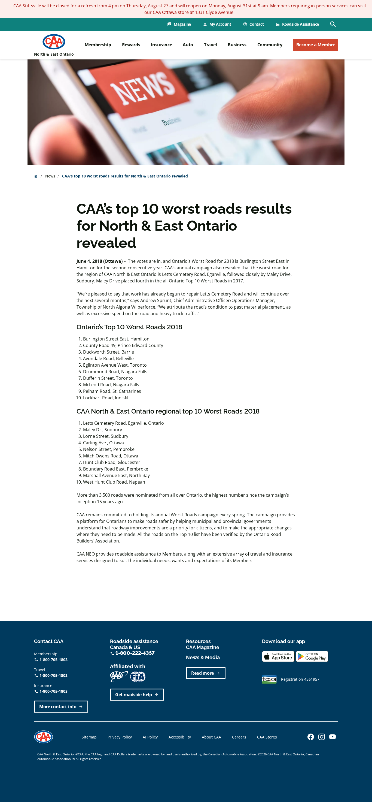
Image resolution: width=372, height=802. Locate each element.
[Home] (54, 42)
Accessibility (180, 737)
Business (237, 45)
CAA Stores (267, 737)
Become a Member (315, 45)
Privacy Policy (120, 737)
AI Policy (150, 737)
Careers (239, 737)
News (50, 176)
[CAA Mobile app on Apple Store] (278, 655)
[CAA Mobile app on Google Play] (312, 655)
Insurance (161, 45)
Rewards (131, 45)
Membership (98, 45)
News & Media (203, 657)
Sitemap (89, 737)
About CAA (211, 737)
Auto (188, 45)
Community (269, 45)
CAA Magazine (202, 647)
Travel (210, 45)
